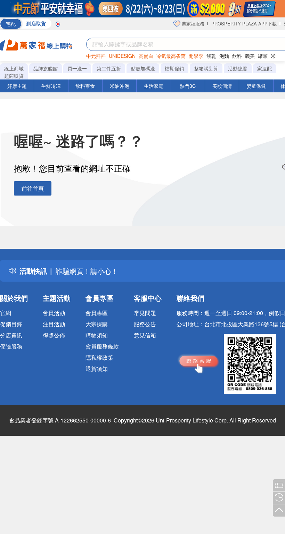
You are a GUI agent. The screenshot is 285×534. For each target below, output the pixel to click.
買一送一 (77, 68)
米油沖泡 (119, 85)
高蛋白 (146, 55)
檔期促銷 (174, 68)
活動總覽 (237, 68)
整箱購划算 (206, 68)
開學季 (196, 55)
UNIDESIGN (122, 55)
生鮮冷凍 (51, 85)
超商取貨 (14, 75)
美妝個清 (222, 85)
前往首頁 (33, 188)
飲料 (237, 55)
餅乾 (211, 55)
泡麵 (224, 55)
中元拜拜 (96, 55)
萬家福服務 (192, 23)
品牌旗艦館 (45, 68)
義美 (250, 55)
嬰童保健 (256, 85)
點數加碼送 (143, 68)
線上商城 (14, 68)
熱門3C (188, 85)
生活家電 (153, 85)
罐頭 (263, 55)
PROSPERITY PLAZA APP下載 (244, 23)
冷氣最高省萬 (171, 55)
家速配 (264, 68)
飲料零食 (85, 85)
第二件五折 (109, 68)
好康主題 (17, 85)
